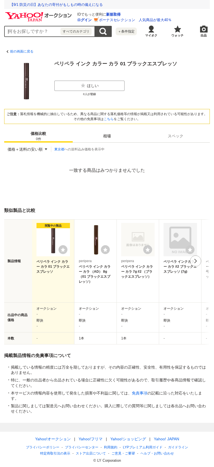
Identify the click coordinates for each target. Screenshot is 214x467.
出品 (204, 35)
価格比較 (38, 136)
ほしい (93, 85)
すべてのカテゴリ (76, 31)
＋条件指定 (126, 31)
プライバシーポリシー (42, 447)
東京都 (59, 149)
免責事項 (139, 393)
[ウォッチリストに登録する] (63, 249)
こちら (109, 119)
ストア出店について (91, 453)
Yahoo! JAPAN (166, 439)
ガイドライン (178, 447)
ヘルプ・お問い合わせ (157, 453)
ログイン (84, 20)
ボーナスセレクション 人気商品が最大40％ (135, 20)
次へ (195, 261)
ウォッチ (177, 35)
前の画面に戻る (21, 51)
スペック (175, 136)
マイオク (151, 35)
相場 (107, 136)
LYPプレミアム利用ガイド (142, 447)
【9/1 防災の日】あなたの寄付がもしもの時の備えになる (56, 5)
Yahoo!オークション (53, 439)
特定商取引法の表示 (55, 453)
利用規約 (110, 447)
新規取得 (113, 14)
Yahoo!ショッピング (128, 439)
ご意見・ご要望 (123, 453)
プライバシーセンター (81, 447)
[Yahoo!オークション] (39, 13)
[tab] (38, 136)
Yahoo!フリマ (91, 439)
